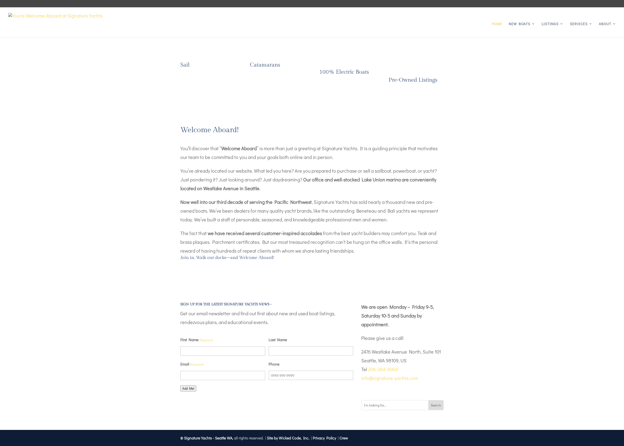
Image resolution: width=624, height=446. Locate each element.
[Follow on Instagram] (375, 390)
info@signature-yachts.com (389, 378)
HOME (497, 24)
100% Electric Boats (344, 72)
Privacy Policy (324, 437)
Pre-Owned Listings (413, 80)
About (605, 24)
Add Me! (188, 388)
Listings (550, 24)
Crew (344, 437)
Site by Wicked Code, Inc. (288, 437)
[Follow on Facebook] (365, 390)
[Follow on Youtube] (385, 390)
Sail (185, 64)
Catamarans (265, 64)
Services (579, 24)
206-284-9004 (383, 369)
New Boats (519, 24)
